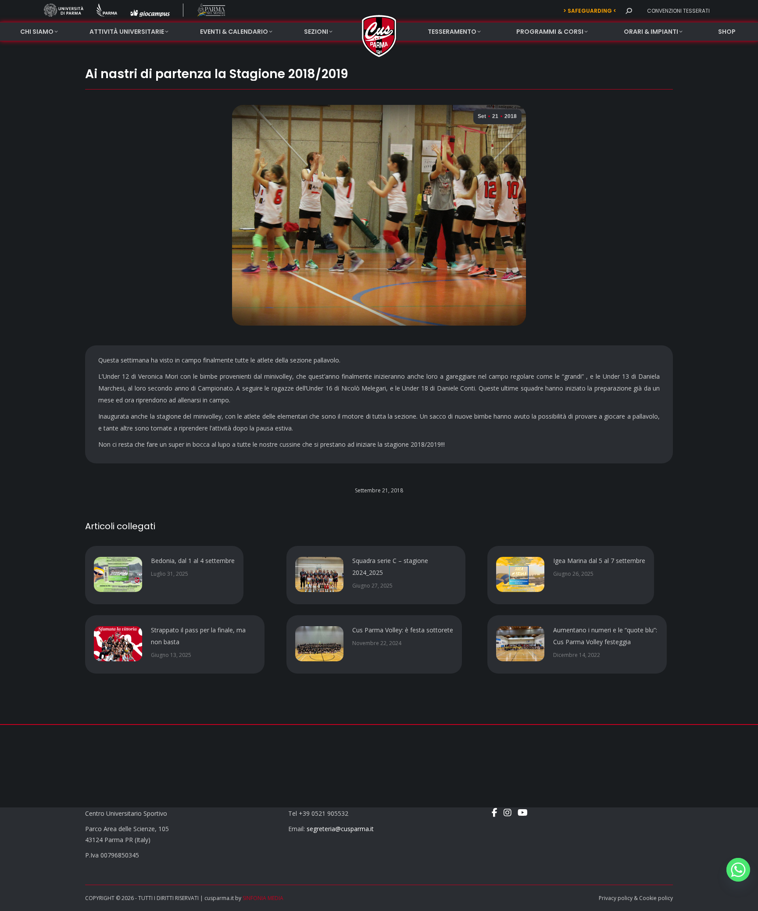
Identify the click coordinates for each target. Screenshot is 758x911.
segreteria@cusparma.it (340, 829)
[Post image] (118, 574)
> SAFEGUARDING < (589, 10)
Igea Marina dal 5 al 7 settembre (599, 560)
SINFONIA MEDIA (263, 898)
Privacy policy (616, 898)
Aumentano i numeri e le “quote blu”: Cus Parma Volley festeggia (605, 636)
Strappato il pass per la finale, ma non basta (198, 636)
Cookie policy (656, 898)
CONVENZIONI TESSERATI (678, 10)
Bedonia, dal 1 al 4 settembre (193, 560)
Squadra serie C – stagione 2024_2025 (390, 566)
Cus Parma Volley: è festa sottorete (402, 630)
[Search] (629, 11)
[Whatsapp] (738, 870)
